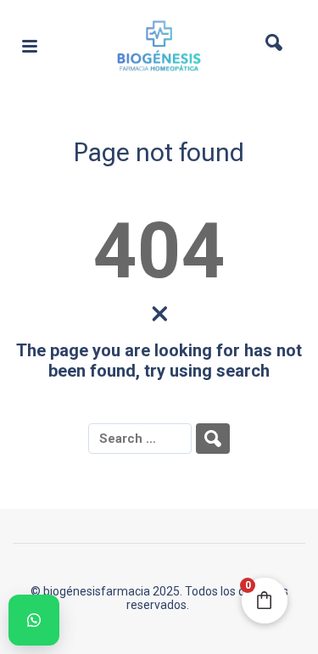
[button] (33, 620)
